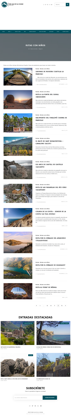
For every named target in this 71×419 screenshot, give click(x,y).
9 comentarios (41, 107)
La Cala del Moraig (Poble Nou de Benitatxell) (49, 347)
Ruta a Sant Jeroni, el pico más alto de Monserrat (14, 379)
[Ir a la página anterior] (36, 306)
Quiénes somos (66, 31)
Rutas (9, 31)
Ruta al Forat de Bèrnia (46, 287)
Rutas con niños (42, 31)
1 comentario (41, 274)
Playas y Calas (18, 31)
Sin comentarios (42, 84)
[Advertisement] (35, 19)
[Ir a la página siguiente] (65, 306)
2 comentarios (41, 226)
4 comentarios (41, 154)
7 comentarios (41, 131)
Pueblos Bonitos (32, 31)
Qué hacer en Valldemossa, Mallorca (10, 347)
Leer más (4, 348)
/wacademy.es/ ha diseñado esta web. (35, 413)
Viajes (58, 31)
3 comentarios (41, 202)
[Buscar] (67, 4)
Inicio (3, 31)
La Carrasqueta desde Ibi (43, 379)
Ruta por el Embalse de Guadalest (50, 265)
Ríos (25, 31)
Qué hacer (51, 31)
